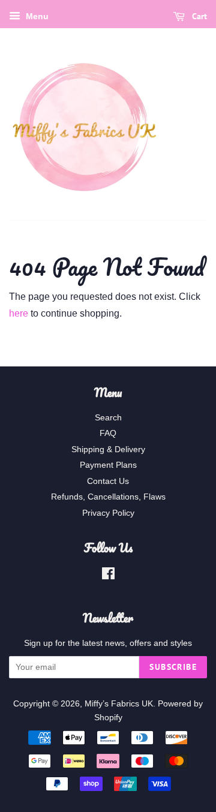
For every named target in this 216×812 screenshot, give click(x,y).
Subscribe (173, 666)
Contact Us (108, 481)
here (18, 313)
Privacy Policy (108, 513)
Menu (36, 16)
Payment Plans (108, 465)
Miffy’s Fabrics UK (119, 703)
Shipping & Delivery (108, 449)
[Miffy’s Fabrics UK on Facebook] (108, 576)
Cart (198, 16)
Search (108, 417)
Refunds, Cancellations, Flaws (108, 496)
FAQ (108, 433)
